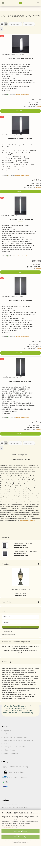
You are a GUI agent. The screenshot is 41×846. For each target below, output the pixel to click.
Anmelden (21, 627)
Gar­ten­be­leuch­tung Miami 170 (11, 377)
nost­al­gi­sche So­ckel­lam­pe (20, 589)
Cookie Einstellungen (10, 753)
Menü (3, 3)
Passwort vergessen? (9, 634)
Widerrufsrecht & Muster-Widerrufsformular (18, 740)
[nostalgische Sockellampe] (20, 577)
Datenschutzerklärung (8, 827)
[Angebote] (38, 564)
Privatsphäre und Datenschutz (14, 747)
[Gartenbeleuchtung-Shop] (20, 3)
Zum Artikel (20, 111)
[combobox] (15, 24)
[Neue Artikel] (38, 602)
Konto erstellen (7, 631)
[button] (2, 24)
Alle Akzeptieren (20, 831)
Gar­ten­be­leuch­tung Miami (10, 215)
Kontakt (6, 734)
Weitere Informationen (20, 842)
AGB (5, 743)
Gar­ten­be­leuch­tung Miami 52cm (12, 54)
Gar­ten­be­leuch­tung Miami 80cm (12, 135)
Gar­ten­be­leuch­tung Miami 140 (12, 296)
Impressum (7, 731)
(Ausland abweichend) (22, 94)
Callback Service (9, 750)
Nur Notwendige (20, 837)
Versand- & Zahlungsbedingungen (15, 737)
